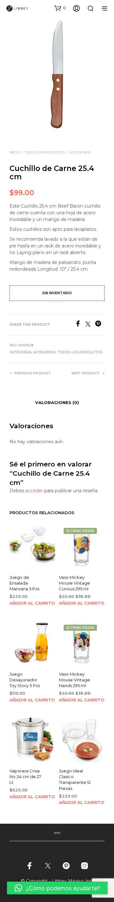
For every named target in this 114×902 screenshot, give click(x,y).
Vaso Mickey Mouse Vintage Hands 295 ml (74, 679)
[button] (60, 8)
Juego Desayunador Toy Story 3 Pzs (25, 679)
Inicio (15, 152)
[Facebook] (80, 325)
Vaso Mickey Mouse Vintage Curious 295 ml (74, 583)
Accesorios (80, 152)
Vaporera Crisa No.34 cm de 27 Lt (25, 776)
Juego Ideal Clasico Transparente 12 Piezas (75, 779)
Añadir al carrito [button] (32, 603)
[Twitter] (90, 325)
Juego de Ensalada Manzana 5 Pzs (24, 583)
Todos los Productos (45, 152)
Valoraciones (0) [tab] (57, 402)
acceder (34, 491)
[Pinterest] (99, 325)
